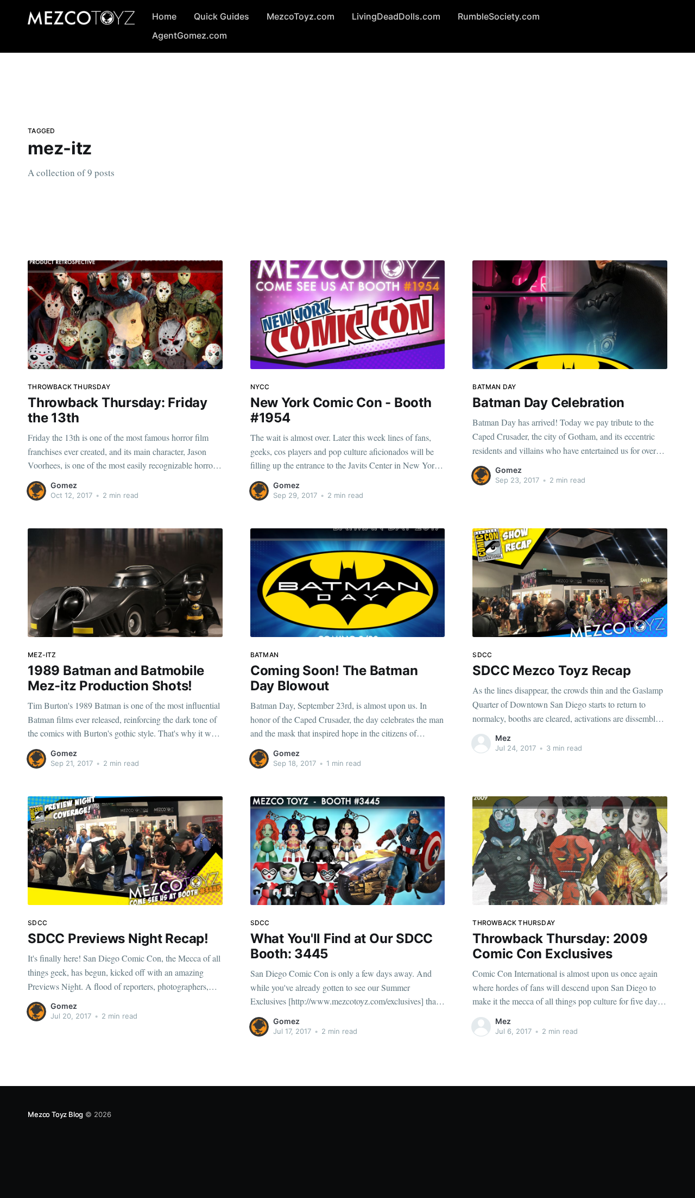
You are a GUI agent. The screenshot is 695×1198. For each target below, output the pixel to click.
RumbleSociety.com (499, 16)
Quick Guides (221, 16)
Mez (503, 737)
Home (164, 16)
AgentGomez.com (189, 35)
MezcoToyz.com (300, 16)
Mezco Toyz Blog (55, 1114)
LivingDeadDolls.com (396, 16)
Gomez (63, 485)
